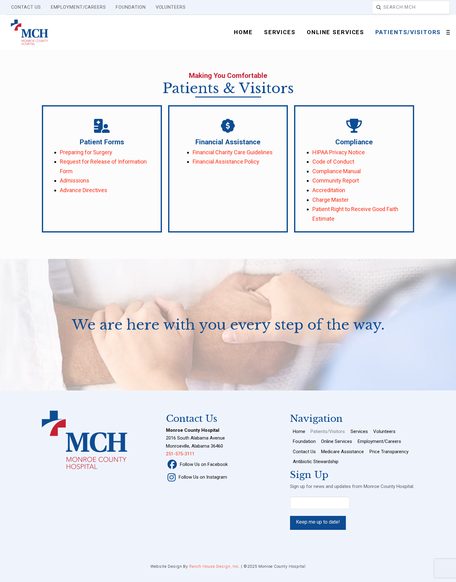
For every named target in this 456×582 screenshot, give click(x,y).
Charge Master (330, 199)
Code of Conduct (333, 161)
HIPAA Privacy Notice (338, 152)
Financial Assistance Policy (226, 161)
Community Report (335, 180)
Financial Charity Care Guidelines (233, 152)
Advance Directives (83, 190)
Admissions (74, 180)
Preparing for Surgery (86, 152)
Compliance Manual (336, 171)
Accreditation (328, 190)
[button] (448, 32)
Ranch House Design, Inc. (214, 566)
